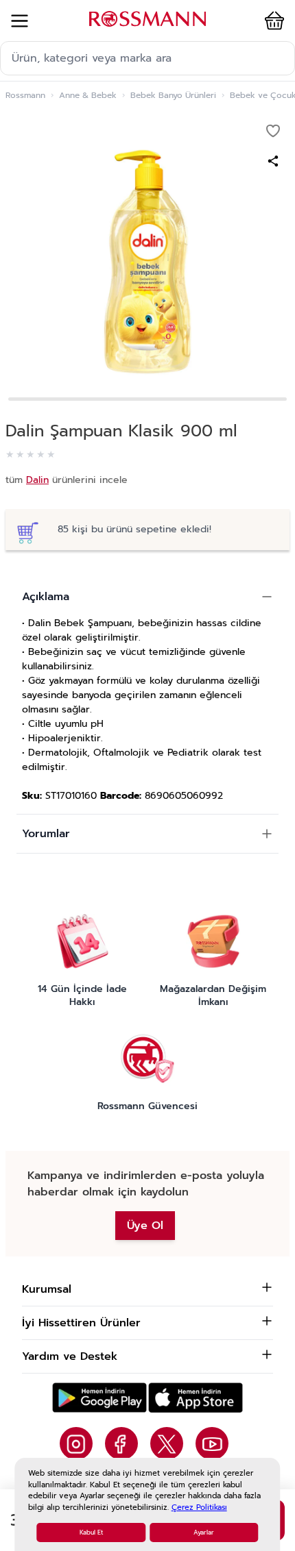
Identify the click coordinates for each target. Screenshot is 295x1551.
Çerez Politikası (199, 1507)
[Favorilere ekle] (273, 131)
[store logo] (147, 19)
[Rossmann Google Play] (99, 1398)
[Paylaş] (273, 161)
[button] (271, 20)
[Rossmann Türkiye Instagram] (76, 1443)
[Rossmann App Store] (196, 1398)
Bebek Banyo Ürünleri (173, 95)
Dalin (37, 480)
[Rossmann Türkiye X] (166, 1443)
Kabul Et (91, 1532)
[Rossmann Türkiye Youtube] (212, 1443)
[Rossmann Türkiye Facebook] (121, 1443)
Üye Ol (145, 1225)
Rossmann (25, 95)
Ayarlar (203, 1532)
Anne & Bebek (88, 95)
